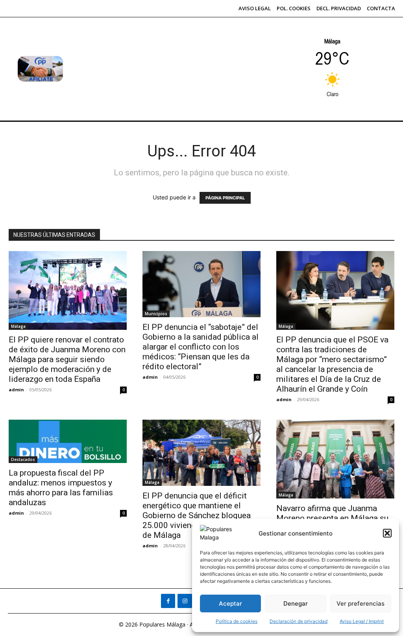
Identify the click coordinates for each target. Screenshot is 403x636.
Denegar (295, 603)
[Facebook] (168, 601)
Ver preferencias (360, 603)
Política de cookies (236, 621)
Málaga (18, 326)
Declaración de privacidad (298, 621)
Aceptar (230, 603)
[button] (387, 533)
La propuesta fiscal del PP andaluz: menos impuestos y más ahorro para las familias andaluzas (61, 487)
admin (16, 389)
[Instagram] (184, 601)
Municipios (156, 313)
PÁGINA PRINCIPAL (225, 198)
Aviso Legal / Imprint (362, 621)
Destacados (23, 459)
